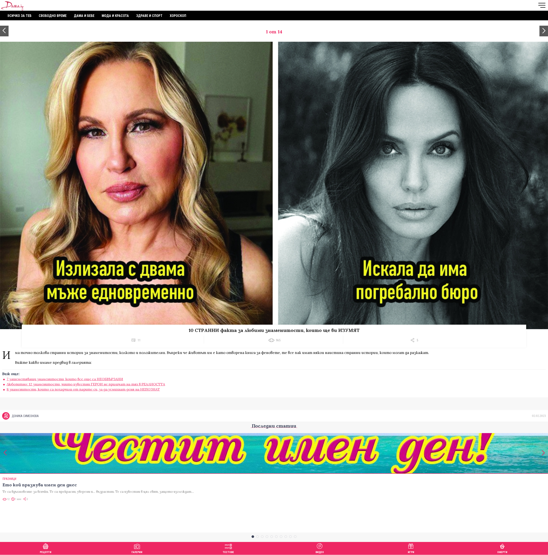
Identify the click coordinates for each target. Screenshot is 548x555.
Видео (320, 552)
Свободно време (53, 16)
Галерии (136, 552)
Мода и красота (115, 16)
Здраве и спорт (149, 16)
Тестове (228, 552)
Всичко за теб (19, 16)
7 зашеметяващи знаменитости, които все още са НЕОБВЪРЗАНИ (65, 379)
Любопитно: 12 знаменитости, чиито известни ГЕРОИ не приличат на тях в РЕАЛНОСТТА (86, 384)
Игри (411, 552)
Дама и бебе (84, 16)
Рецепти (45, 552)
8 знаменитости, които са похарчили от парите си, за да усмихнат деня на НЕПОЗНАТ (83, 389)
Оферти (502, 552)
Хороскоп (178, 16)
